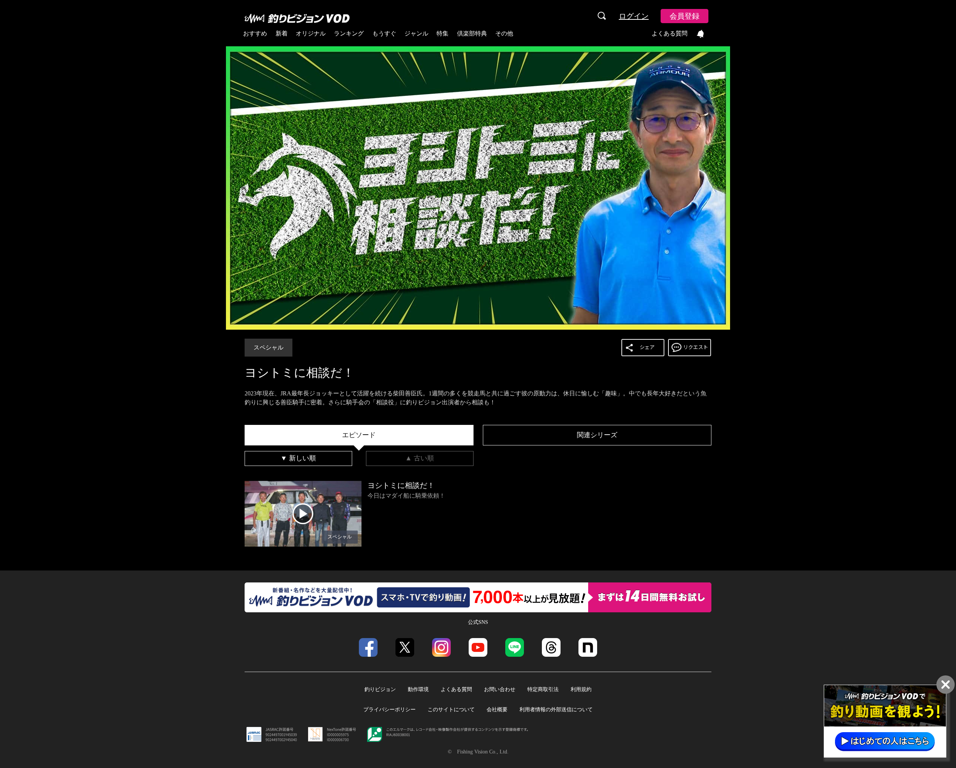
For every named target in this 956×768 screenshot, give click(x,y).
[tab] (359, 435)
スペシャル (268, 347)
